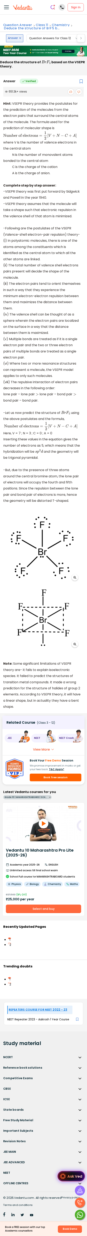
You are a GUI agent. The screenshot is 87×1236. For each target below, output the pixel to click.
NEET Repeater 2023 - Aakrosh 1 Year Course (38, 1019)
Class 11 (42, 25)
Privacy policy (70, 1197)
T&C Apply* (56, 769)
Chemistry (61, 25)
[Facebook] (4, 1215)
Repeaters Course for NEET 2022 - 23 (38, 1010)
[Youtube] (31, 1215)
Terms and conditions (18, 1205)
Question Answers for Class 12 (50, 38)
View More (41, 749)
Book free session (56, 777)
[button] (17, 738)
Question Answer (17, 25)
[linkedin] (13, 1215)
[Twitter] (22, 1215)
